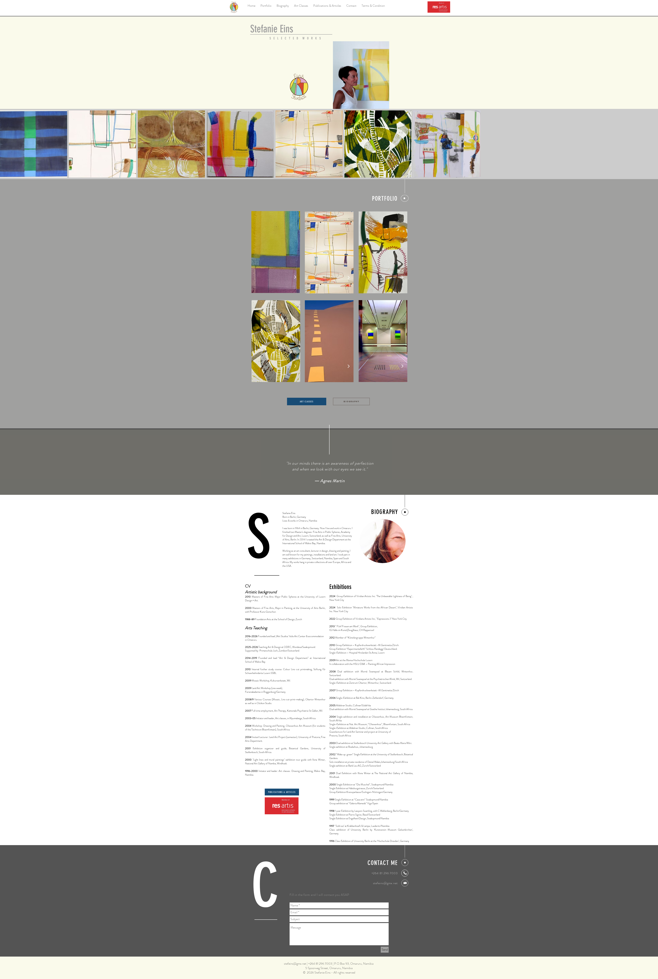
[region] (329, 252)
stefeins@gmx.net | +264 (300, 963)
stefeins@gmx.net (385, 883)
